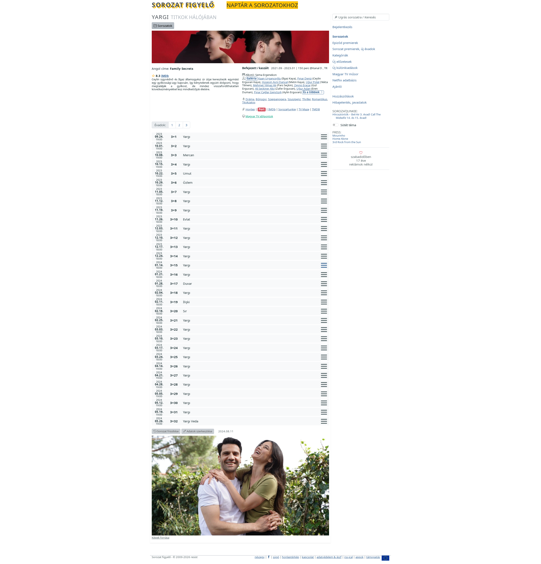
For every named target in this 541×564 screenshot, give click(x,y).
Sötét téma (348, 125)
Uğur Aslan (303, 88)
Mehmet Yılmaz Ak (264, 85)
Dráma (250, 99)
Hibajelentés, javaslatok (349, 102)
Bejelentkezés (342, 27)
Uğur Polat (313, 82)
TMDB (316, 109)
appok (359, 557)
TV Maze (304, 109)
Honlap (250, 109)
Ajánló (337, 86)
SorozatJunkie (287, 109)
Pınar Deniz (304, 78)
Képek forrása (160, 537)
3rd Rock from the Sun (346, 142)
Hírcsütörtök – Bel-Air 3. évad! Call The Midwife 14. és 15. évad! (356, 116)
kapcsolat (308, 557)
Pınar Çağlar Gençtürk (268, 92)
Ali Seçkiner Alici (265, 88)
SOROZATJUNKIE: (345, 111)
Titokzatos (248, 102)
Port (262, 109)
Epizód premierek (345, 43)
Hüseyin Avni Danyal (275, 82)
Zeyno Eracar (302, 85)
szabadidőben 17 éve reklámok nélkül (361, 160)
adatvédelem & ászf (329, 557)
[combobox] (360, 17)
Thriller (306, 99)
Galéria (252, 78)
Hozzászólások (343, 96)
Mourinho (338, 135)
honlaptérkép (290, 557)
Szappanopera (277, 99)
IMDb (165, 76)
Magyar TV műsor (345, 74)
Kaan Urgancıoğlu (269, 78)
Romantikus (319, 99)
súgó (276, 557)
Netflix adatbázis (344, 80)
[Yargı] (240, 46)
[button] (255, 136)
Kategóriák (340, 55)
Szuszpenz (294, 99)
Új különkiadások (345, 68)
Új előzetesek (342, 61)
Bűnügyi (261, 99)
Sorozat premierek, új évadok (353, 49)
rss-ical (348, 557)
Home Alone (340, 139)
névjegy (260, 557)
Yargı (184, 17)
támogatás (373, 557)
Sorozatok (164, 25)
